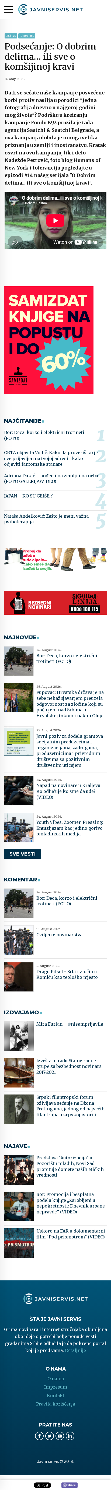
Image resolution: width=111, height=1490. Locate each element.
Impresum (55, 1387)
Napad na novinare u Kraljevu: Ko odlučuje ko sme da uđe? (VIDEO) (69, 791)
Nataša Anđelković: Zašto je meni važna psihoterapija (46, 519)
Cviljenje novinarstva (59, 934)
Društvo (11, 35)
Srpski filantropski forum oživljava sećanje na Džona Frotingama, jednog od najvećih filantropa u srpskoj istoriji (70, 1105)
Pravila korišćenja (55, 1404)
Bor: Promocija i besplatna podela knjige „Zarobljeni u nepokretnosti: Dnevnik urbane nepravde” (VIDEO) (70, 1203)
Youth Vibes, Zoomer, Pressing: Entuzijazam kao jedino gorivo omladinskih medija (69, 828)
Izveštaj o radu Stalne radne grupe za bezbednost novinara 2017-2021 (69, 1066)
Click (69, 1485)
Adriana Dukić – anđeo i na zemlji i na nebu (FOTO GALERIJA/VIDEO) (51, 478)
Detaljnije (75, 1350)
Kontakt (55, 1395)
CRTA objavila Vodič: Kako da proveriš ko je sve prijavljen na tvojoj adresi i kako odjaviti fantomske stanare (51, 458)
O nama (55, 1378)
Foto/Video (26, 35)
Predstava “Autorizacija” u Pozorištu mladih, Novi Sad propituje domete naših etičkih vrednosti (70, 1166)
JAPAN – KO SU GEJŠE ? (28, 496)
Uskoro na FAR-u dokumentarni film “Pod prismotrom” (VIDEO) (70, 1234)
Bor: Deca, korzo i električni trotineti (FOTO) (44, 435)
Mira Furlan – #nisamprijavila (69, 1024)
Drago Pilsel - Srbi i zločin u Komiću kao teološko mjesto (67, 974)
